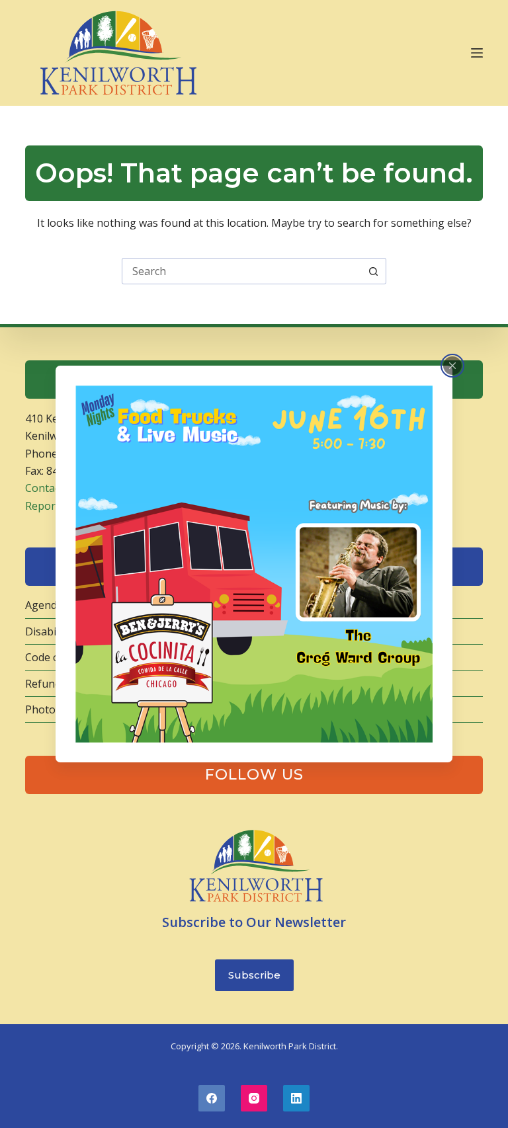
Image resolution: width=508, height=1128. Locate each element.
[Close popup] (452, 365)
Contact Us (52, 488)
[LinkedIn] (296, 1098)
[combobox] (241, 271)
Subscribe (254, 975)
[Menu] (477, 53)
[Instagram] (254, 1098)
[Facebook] (211, 1098)
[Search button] (373, 271)
